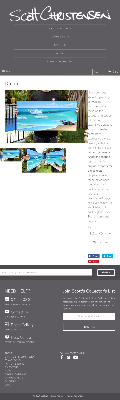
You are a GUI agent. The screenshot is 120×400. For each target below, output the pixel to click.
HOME (8, 370)
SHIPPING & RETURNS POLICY (19, 356)
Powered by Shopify (75, 396)
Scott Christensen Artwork (52, 396)
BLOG (7, 384)
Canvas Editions (60, 36)
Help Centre (21, 337)
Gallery (60, 53)
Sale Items (60, 45)
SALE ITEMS (10, 381)
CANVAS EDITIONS (14, 377)
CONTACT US (11, 367)
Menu (9, 71)
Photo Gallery (22, 324)
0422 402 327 (23, 299)
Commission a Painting (60, 61)
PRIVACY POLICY (13, 360)
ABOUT (8, 353)
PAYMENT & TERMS (14, 363)
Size (89, 227)
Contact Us (20, 312)
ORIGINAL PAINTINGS (15, 374)
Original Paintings (60, 28)
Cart (115, 71)
